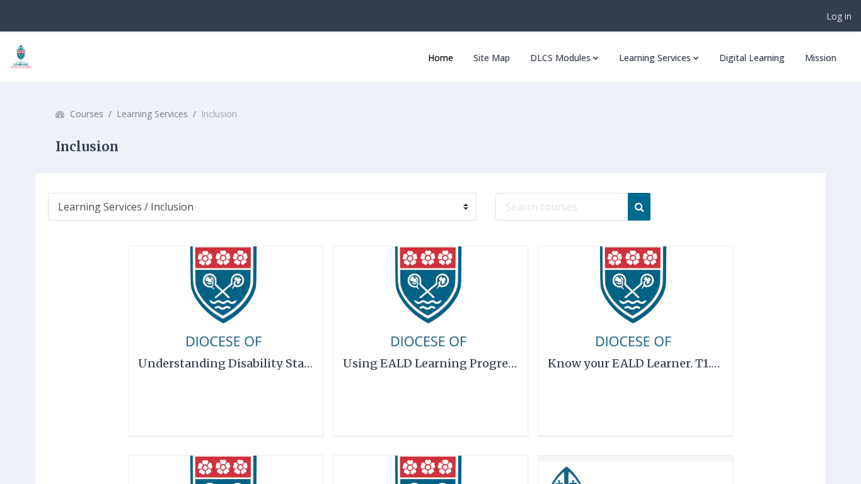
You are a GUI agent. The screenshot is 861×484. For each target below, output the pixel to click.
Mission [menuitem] (820, 58)
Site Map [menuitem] (491, 58)
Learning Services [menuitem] (655, 58)
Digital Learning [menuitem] (752, 58)
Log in (839, 16)
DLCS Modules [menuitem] (560, 58)
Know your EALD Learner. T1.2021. (643, 363)
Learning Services (152, 114)
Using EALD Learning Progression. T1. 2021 (465, 363)
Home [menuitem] (440, 58)
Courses (86, 114)
